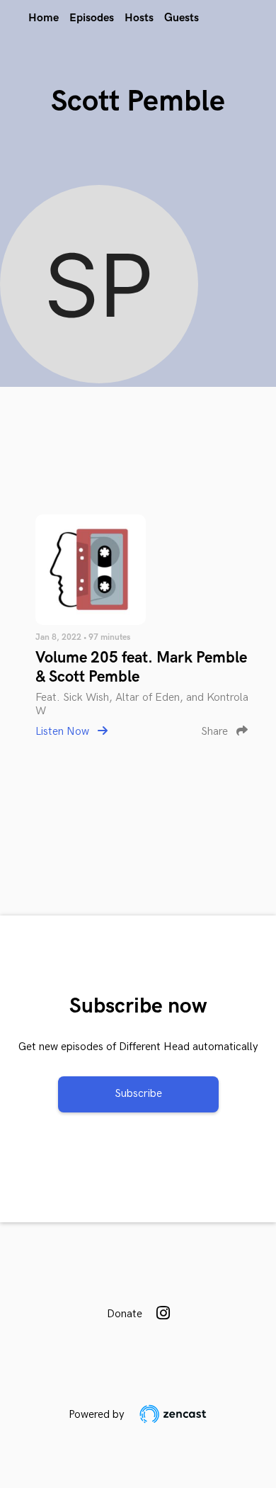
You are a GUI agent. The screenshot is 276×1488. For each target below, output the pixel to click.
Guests (181, 18)
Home (43, 18)
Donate (124, 1314)
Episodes (91, 18)
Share (216, 731)
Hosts (139, 18)
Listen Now (63, 731)
